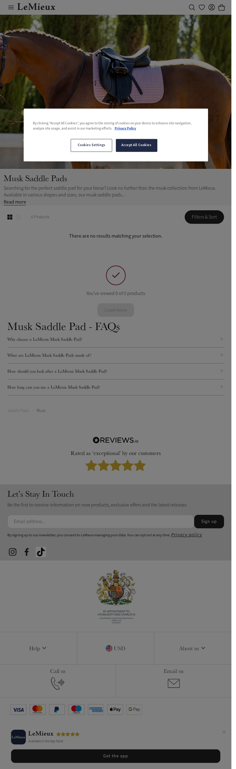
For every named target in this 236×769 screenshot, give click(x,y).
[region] (116, 134)
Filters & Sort (204, 217)
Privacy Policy (125, 128)
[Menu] (11, 7)
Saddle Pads (18, 410)
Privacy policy (186, 535)
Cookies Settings (91, 145)
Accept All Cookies (136, 145)
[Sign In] (211, 7)
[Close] (224, 733)
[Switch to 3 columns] (18, 217)
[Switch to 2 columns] (9, 217)
